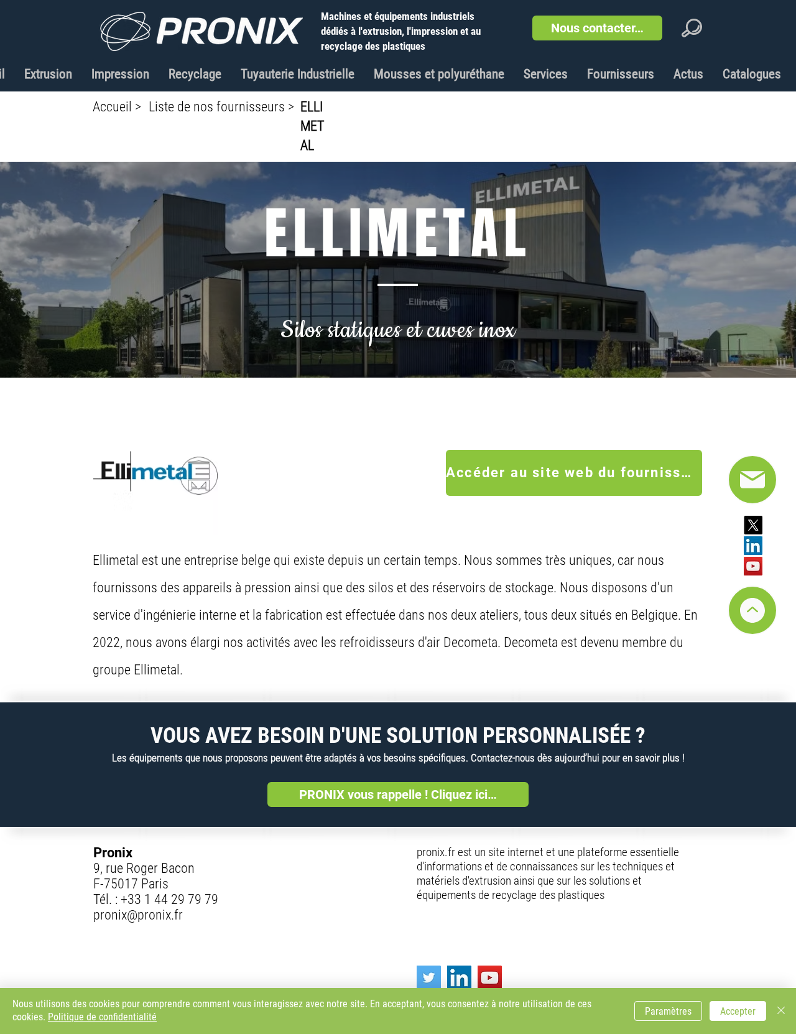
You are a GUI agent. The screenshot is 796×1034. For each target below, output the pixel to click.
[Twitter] (429, 978)
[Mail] (752, 610)
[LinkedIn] (753, 545)
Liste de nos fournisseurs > (221, 106)
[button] (597, 28)
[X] (753, 525)
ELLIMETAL (312, 126)
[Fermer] (781, 1011)
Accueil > (117, 106)
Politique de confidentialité (102, 1017)
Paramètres (668, 1011)
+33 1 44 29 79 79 (169, 899)
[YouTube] (753, 566)
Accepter (738, 1011)
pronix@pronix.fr (138, 915)
